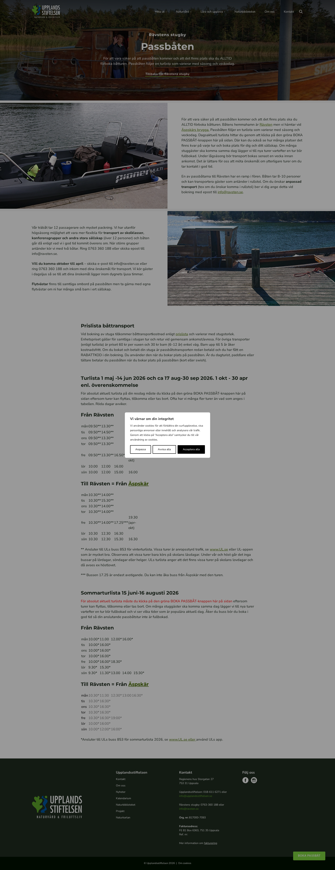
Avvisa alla (164, 449)
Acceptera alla (191, 449)
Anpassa (140, 449)
